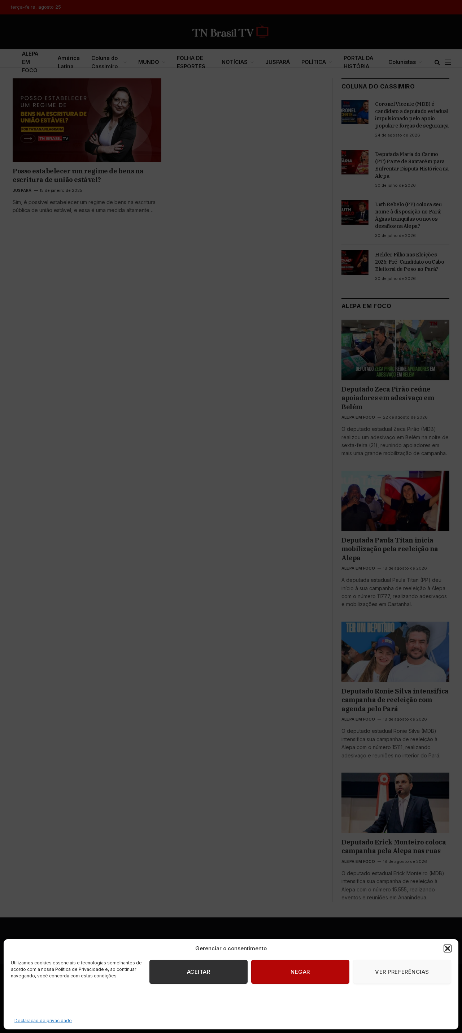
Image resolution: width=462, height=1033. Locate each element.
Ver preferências (402, 971)
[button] (447, 948)
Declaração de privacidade (43, 1020)
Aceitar (198, 971)
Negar (300, 971)
